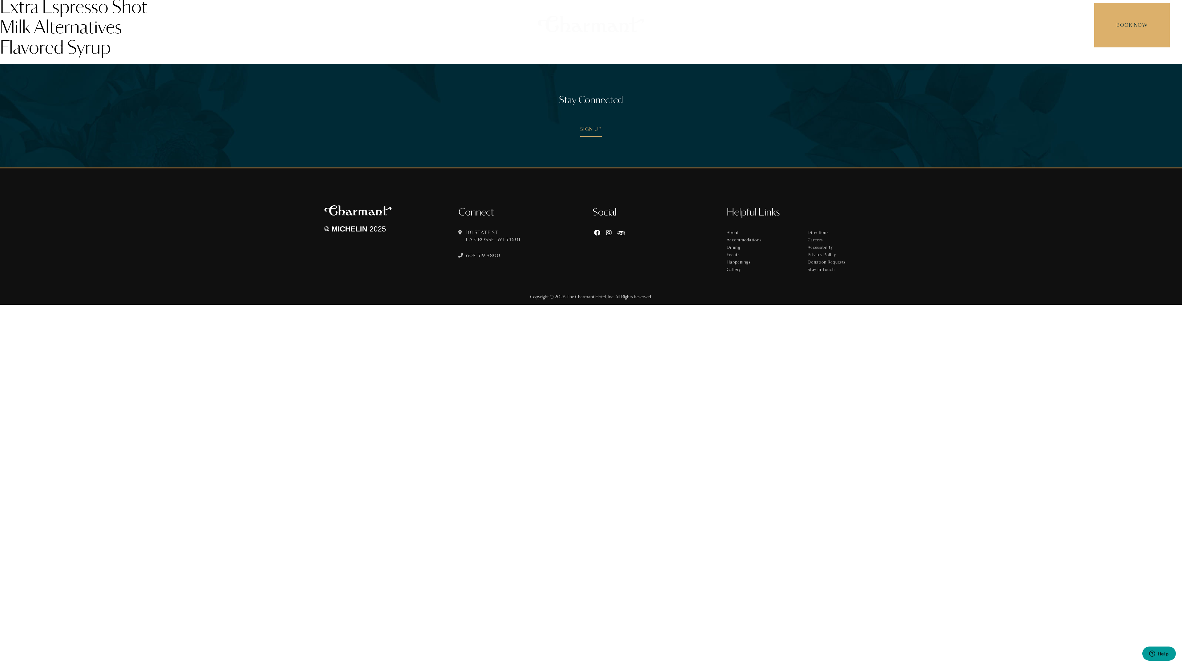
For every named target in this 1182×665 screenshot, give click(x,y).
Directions (818, 232)
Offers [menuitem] (625, 57)
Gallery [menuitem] (699, 57)
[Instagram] (609, 232)
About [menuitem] (481, 57)
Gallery (734, 269)
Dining (733, 247)
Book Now (1132, 25)
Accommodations (744, 240)
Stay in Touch (821, 269)
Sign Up (591, 129)
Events (733, 254)
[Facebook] (597, 232)
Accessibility (820, 247)
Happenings (738, 262)
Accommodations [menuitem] (525, 57)
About (733, 232)
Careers (815, 240)
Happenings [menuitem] (661, 57)
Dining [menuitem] (569, 57)
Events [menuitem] (597, 57)
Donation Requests (827, 262)
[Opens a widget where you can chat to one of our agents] (1159, 654)
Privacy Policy (822, 254)
